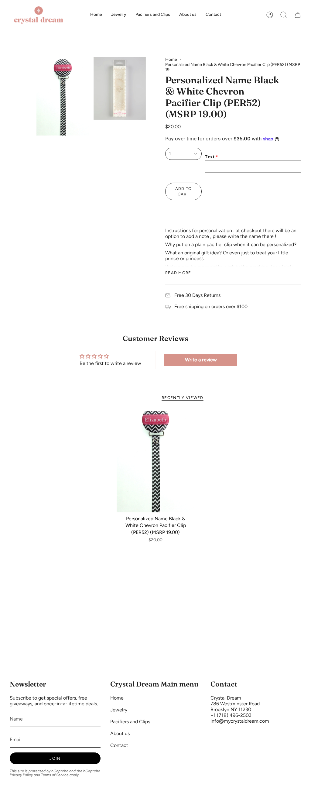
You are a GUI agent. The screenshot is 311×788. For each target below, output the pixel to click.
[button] (284, 15)
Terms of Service (55, 775)
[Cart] (298, 15)
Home (171, 59)
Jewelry (118, 710)
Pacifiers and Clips (130, 721)
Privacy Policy (21, 775)
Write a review (201, 360)
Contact (119, 745)
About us (120, 733)
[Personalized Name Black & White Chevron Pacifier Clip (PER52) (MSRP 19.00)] (155, 461)
